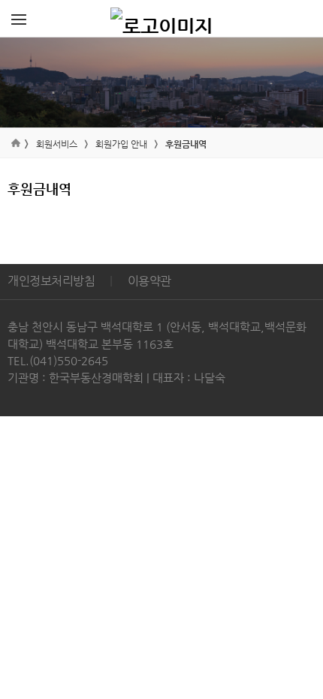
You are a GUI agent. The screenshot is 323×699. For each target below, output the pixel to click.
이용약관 (149, 281)
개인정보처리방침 (51, 281)
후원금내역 (186, 144)
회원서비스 (56, 144)
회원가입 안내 (121, 144)
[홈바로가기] (161, 19)
